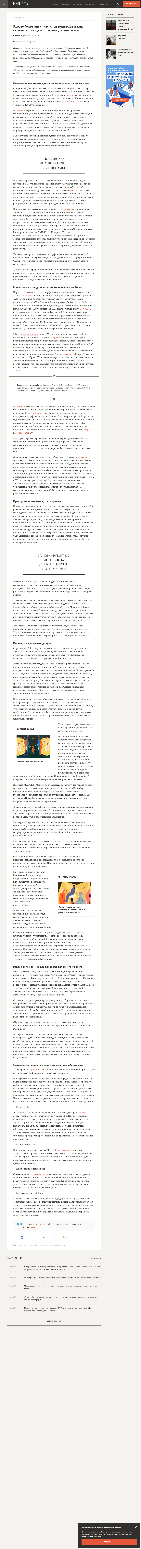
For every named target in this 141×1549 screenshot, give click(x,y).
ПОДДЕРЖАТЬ (109, 1542)
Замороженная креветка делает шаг (126, 52)
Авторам (65, 3)
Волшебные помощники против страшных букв (125, 24)
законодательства (38, 1174)
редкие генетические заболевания (52, 1245)
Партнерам (76, 3)
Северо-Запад (22, 433)
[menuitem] (4, 4)
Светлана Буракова (29, 1214)
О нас (55, 3)
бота (33, 1226)
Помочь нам (131, 4)
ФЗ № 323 (83, 309)
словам (66, 209)
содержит (54, 337)
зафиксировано (31, 334)
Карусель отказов (122, 37)
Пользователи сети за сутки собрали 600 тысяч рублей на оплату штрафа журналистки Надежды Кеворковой (57, 1309)
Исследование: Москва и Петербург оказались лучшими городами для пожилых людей (60, 1287)
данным (21, 110)
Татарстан (88, 429)
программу (81, 457)
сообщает (36, 413)
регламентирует (65, 1150)
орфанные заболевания (28, 1245)
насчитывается (67, 354)
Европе (69, 95)
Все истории (90, 3)
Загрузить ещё (54, 1321)
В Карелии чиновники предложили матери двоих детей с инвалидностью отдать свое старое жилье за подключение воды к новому (62, 1268)
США (15, 101)
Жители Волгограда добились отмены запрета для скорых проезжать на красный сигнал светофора (60, 1298)
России (70, 101)
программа (36, 1069)
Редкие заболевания (30, 35)
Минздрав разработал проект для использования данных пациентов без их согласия (62, 1277)
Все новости (95, 1258)
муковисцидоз (76, 190)
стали (29, 295)
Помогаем (103, 3)
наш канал (40, 1224)
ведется (82, 1112)
